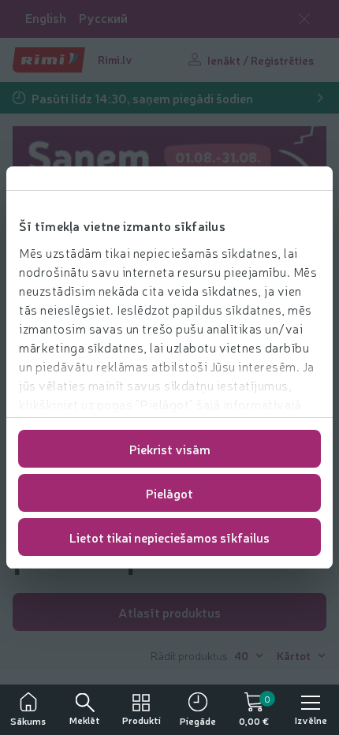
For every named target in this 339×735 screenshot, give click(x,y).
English (45, 17)
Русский (103, 17)
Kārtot (294, 655)
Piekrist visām (169, 448)
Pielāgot (169, 493)
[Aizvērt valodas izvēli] (304, 18)
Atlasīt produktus (169, 612)
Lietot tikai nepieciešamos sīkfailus (169, 537)
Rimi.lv (115, 59)
